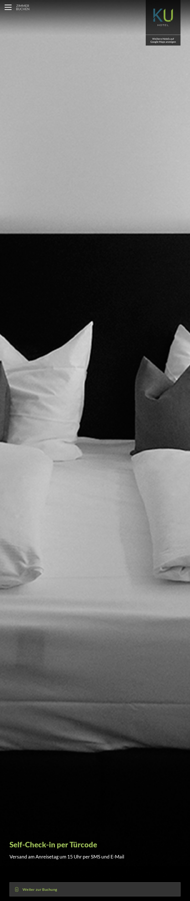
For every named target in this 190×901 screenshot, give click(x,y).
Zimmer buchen (23, 7)
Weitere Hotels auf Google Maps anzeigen (163, 40)
